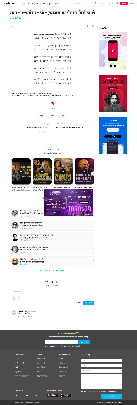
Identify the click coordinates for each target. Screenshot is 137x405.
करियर (39, 372)
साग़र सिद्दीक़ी (15, 19)
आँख (52, 116)
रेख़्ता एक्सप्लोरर (42, 376)
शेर (28, 4)
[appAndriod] (52, 395)
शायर (23, 4)
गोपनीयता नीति (59, 346)
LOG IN (110, 3)
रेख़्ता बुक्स (62, 376)
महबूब (41, 116)
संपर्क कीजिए (41, 367)
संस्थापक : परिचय (42, 363)
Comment (88, 303)
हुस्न (63, 116)
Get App (124, 3)
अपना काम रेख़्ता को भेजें (22, 376)
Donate (132, 3)
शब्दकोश (35, 4)
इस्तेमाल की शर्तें (29, 402)
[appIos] (65, 395)
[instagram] (31, 395)
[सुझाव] (12, 26)
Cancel (78, 303)
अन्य (56, 4)
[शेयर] (87, 26)
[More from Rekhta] (117, 3)
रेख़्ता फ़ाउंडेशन (41, 359)
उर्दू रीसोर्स (18, 372)
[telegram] (36, 395)
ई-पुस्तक (50, 4)
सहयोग (17, 359)
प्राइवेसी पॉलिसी (19, 402)
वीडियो (42, 4)
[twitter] (22, 395)
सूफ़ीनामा (62, 363)
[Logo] (10, 4)
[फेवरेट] (92, 26)
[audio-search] (95, 3)
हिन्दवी (61, 359)
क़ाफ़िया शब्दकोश (20, 363)
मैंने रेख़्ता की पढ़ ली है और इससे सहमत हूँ (63, 346)
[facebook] (17, 395)
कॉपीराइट (37, 402)
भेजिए (113, 396)
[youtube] (26, 395)
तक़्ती (16, 367)
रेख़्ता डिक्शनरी (63, 367)
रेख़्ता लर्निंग (62, 372)
